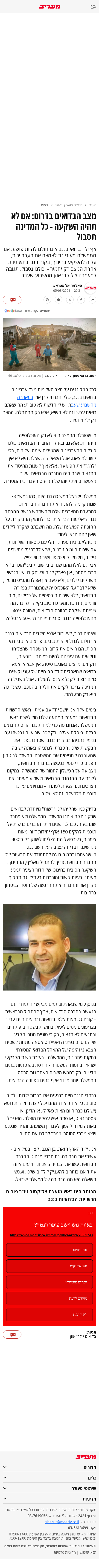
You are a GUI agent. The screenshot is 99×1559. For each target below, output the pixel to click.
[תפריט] (95, 7)
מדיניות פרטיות (65, 1552)
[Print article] (47, 300)
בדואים (90, 1336)
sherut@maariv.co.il (62, 1521)
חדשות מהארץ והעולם (68, 205)
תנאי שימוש (88, 1552)
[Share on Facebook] (81, 300)
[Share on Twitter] (70, 300)
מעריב (92, 205)
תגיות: (91, 1332)
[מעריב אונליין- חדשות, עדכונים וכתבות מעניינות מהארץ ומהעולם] (49, 7)
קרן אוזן (76, 1336)
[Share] (92, 300)
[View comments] (12, 300)
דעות (44, 205)
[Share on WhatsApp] (58, 300)
